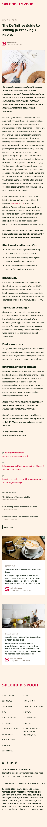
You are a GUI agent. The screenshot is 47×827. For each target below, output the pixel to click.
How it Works (9, 695)
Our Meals (7, 701)
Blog (4, 712)
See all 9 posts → (9, 527)
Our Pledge (7, 751)
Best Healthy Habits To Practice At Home (19, 507)
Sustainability (9, 717)
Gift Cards (7, 723)
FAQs (26, 695)
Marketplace (8, 734)
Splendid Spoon (12, 43)
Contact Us (29, 701)
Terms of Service (36, 809)
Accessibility (30, 717)
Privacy (27, 712)
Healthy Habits (10, 20)
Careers (27, 723)
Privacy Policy (16, 809)
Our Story (7, 706)
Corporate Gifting (11, 729)
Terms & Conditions (33, 706)
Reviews (6, 745)
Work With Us (9, 740)
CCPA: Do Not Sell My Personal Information (32, 732)
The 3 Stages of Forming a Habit (16, 497)
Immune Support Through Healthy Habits (20, 516)
